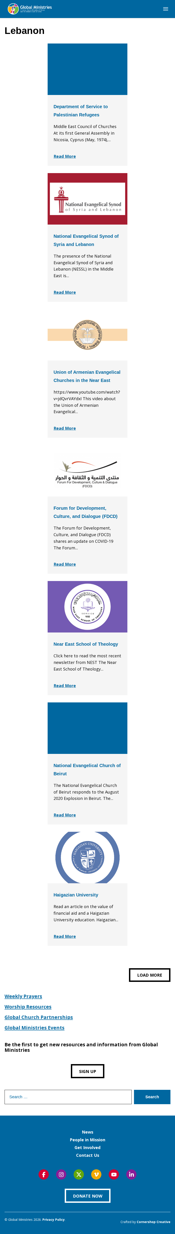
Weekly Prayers (23, 996)
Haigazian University (76, 894)
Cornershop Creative (153, 1222)
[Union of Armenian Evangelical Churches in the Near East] (87, 335)
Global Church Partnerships (39, 1017)
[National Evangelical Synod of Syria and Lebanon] (87, 199)
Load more (149, 975)
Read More (65, 156)
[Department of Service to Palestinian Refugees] (87, 69)
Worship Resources (28, 1007)
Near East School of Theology (86, 644)
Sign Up (87, 1071)
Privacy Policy (53, 1219)
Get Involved (87, 1147)
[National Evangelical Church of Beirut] (87, 728)
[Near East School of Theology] (87, 606)
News (87, 1132)
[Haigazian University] (87, 857)
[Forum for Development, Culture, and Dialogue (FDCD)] (87, 471)
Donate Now (87, 1196)
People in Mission (87, 1139)
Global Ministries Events (34, 1027)
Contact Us (87, 1155)
